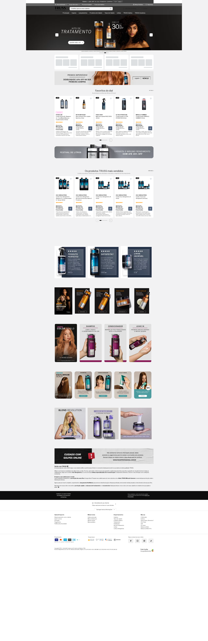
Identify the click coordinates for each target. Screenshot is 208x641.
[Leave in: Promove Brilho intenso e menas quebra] (140, 343)
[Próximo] (110, 140)
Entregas (56, 520)
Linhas (119, 13)
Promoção (66, 13)
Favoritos (150, 4)
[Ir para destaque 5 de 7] (105, 52)
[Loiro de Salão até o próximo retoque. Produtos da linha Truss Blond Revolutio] (103, 424)
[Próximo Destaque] (151, 35)
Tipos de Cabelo (109, 13)
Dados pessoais (92, 517)
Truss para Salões (99, 4)
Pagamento (57, 522)
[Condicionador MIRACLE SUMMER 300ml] (143, 103)
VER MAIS (150, 170)
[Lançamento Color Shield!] (66, 343)
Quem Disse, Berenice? (147, 520)
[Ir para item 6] (107, 220)
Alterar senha (91, 520)
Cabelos (116, 517)
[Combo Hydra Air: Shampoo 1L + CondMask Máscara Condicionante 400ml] (64, 103)
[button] (70, 98)
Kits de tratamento (119, 525)
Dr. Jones (143, 525)
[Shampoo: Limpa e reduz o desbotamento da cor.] (90, 343)
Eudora (143, 519)
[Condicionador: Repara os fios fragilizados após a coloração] (115, 343)
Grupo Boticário (73, 4)
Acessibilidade (61, 4)
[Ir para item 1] (100, 220)
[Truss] (60, 9)
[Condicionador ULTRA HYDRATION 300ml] (123, 103)
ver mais (151, 90)
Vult (142, 523)
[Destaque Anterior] (56, 35)
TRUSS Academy (140, 13)
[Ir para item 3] (103, 220)
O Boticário (144, 517)
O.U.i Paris (143, 522)
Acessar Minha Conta (145, 8)
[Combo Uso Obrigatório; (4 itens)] (104, 183)
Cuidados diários (118, 520)
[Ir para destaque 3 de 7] (102, 52)
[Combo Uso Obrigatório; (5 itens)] (123, 183)
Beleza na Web (145, 527)
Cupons (74, 13)
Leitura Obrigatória (119, 528)
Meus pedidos (91, 522)
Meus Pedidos (139, 4)
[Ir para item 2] (102, 220)
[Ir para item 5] (106, 220)
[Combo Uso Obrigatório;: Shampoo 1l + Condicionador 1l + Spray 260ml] (64, 183)
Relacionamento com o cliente (62, 517)
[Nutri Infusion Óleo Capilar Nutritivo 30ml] (84, 103)
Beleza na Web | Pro (146, 528)
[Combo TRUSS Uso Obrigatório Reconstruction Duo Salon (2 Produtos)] (84, 183)
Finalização (117, 523)
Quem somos (58, 519)
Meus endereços (92, 519)
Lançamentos (83, 13)
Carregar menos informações (104, 509)
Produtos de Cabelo (96, 13)
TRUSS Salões (127, 13)
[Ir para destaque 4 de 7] (103, 52)
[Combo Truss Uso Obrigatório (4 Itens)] (143, 183)
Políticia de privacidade (60, 523)
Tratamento (117, 522)
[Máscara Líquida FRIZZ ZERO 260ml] (104, 103)
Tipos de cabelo (118, 519)
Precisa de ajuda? (87, 4)
